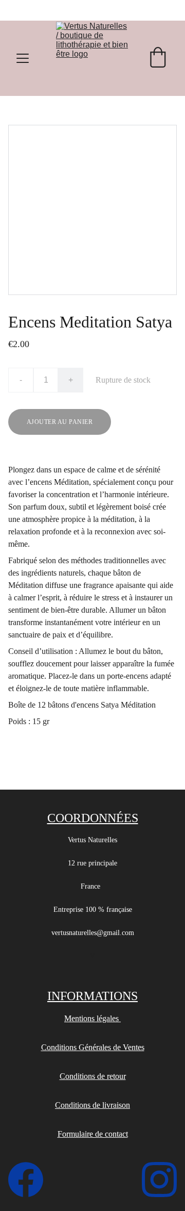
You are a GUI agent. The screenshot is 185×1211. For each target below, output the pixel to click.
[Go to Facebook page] (30, 1179)
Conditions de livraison (92, 1105)
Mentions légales (92, 1018)
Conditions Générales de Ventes (92, 1047)
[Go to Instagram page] (159, 1179)
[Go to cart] (158, 58)
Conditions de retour (93, 1076)
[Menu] (22, 58)
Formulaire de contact (93, 1134)
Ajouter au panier (59, 422)
